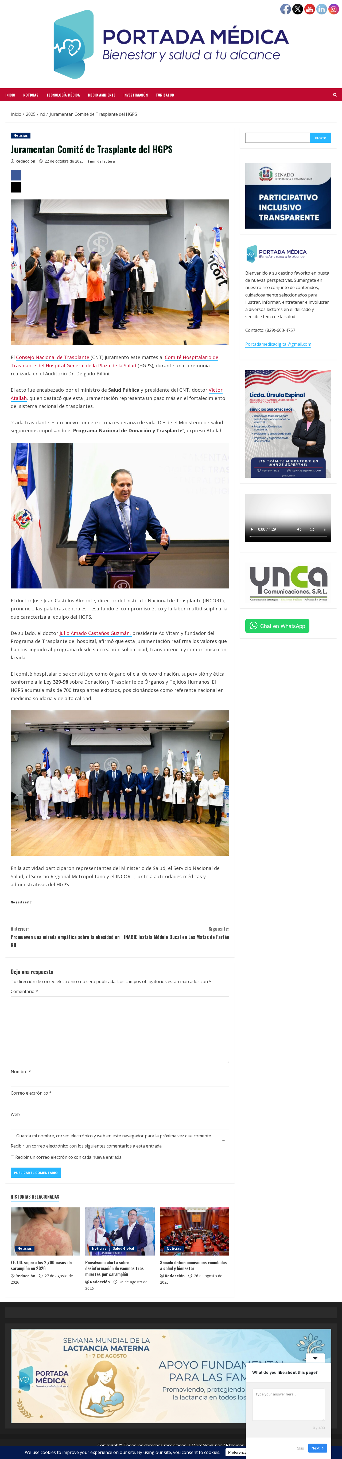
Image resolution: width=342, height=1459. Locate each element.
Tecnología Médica (63, 95)
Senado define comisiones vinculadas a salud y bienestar (193, 1265)
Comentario (24, 991)
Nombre (21, 1072)
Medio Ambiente (101, 95)
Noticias (30, 95)
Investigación (135, 95)
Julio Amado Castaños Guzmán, (96, 633)
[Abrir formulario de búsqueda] (335, 95)
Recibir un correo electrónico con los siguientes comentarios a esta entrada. (86, 1146)
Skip (300, 1448)
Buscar (320, 137)
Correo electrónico (31, 1093)
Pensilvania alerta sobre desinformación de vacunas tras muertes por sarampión (114, 1268)
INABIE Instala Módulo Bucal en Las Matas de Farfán (176, 932)
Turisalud (165, 95)
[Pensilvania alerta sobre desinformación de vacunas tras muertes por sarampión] (119, 1231)
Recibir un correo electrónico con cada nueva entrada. (68, 1157)
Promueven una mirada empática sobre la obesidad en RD (65, 936)
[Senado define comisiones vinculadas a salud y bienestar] (194, 1231)
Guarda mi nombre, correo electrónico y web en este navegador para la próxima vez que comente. (114, 1136)
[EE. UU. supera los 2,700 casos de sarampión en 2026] (45, 1231)
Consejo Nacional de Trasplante (53, 357)
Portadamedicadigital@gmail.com (278, 344)
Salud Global (123, 1248)
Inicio (10, 95)
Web (15, 1114)
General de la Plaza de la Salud (102, 365)
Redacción (25, 161)
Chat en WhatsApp (282, 626)
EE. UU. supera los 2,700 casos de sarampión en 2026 (41, 1265)
